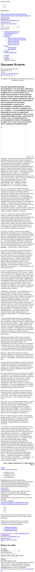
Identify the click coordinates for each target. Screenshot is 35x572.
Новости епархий (13, 41)
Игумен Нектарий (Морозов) (9, 73)
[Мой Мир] (14, 75)
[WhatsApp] (12, 75)
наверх (3, 467)
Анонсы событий (13, 44)
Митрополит (8, 35)
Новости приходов (13, 43)
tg (4, 508)
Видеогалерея (12, 47)
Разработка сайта (24, 533)
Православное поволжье (16, 14)
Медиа (6, 46)
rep (5, 507)
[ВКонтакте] (4, 75)
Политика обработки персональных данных (14, 504)
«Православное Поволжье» (9, 469)
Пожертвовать (5, 19)
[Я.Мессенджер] (2, 75)
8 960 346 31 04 (14, 20)
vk (5, 510)
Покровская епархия (10, 527)
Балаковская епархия (10, 530)
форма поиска (5, 17)
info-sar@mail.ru (5, 22)
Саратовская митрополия (12, 31)
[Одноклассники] (7, 75)
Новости (7, 36)
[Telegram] (9, 75)
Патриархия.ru (5, 489)
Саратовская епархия (10, 33)
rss (5, 512)
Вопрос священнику (10, 52)
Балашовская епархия (11, 529)
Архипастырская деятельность (17, 39)
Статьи (6, 51)
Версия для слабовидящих (9, 23)
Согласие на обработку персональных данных (15, 502)
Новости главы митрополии (16, 38)
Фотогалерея (12, 49)
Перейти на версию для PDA (9, 533)
